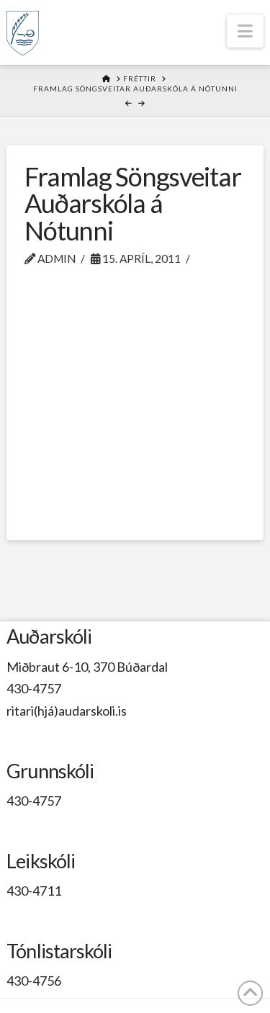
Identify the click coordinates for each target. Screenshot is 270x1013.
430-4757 (33, 688)
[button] (245, 31)
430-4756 (33, 981)
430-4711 (33, 891)
